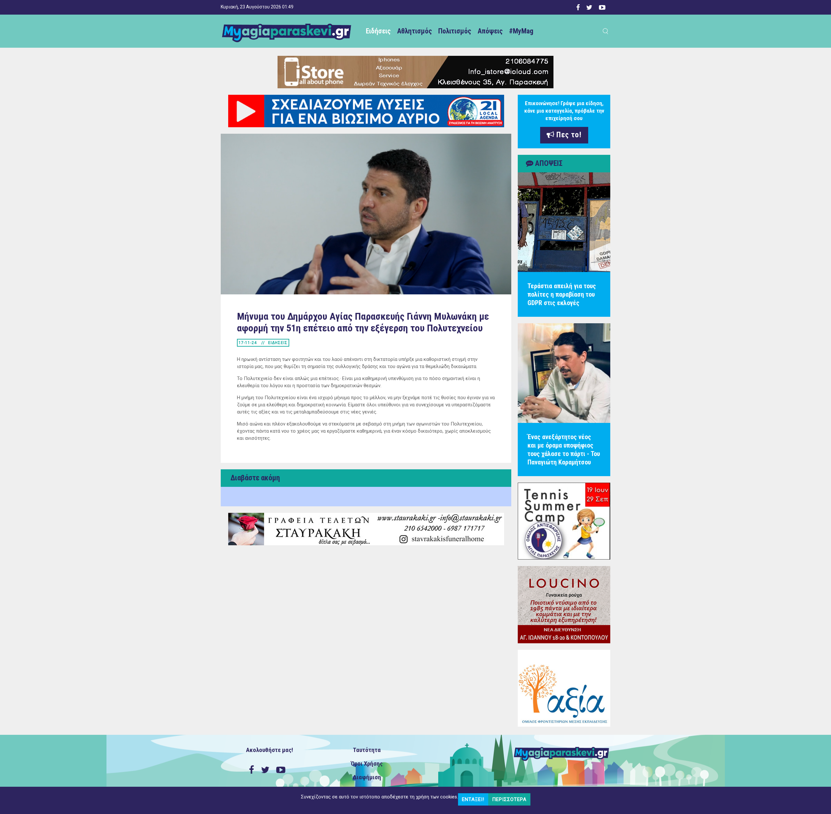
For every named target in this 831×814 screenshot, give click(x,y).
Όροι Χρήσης (367, 763)
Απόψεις (490, 31)
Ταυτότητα (367, 750)
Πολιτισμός (454, 31)
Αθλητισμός (414, 31)
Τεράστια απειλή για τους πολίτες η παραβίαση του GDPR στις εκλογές (561, 294)
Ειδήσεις (378, 31)
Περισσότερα (509, 799)
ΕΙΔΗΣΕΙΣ (278, 342)
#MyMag (521, 31)
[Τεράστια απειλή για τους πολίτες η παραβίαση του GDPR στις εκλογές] (564, 222)
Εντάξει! (473, 799)
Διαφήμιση (367, 777)
